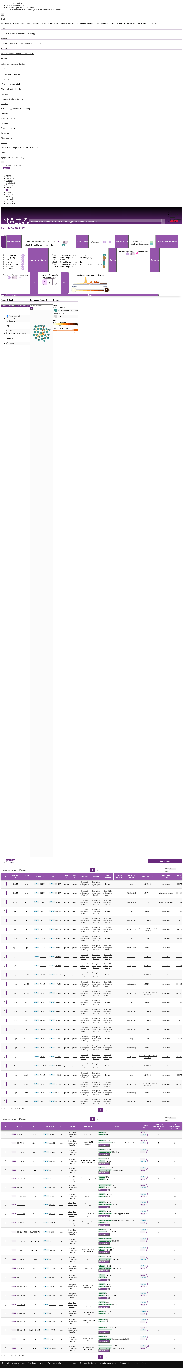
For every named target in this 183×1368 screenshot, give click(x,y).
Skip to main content (14, 3)
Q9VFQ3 (52, 1296)
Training (9, 197)
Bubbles (12, 321)
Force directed (14, 316)
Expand (11, 331)
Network (14, 295)
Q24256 (52, 1339)
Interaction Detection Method (166, 241)
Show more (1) (104, 1145)
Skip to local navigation (15, 5)
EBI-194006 (21, 1296)
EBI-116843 (21, 1277)
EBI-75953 (20, 1143)
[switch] (65, 242)
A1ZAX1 (52, 1305)
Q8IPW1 (52, 1277)
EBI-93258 (20, 1223)
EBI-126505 (21, 1330)
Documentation (176, 219)
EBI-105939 (21, 1348)
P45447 (52, 1287)
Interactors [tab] (10, 862)
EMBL (4, 19)
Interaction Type (122, 241)
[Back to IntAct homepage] (15, 221)
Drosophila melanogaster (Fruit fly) (84, 884)
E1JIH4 (51, 1232)
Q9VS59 (52, 1259)
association (166, 884)
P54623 (52, 1268)
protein (66, 884)
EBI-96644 (20, 1259)
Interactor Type (82, 241)
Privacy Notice (132, 1363)
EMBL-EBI (10, 203)
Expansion (155, 260)
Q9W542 (43, 938)
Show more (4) (104, 1172)
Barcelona (4, 104)
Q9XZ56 (52, 1214)
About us (9, 194)
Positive (34, 283)
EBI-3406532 (21, 1196)
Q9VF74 (52, 1241)
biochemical (131, 893)
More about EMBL (11, 89)
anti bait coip (131, 920)
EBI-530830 (21, 1321)
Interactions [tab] (10, 860)
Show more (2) (104, 1225)
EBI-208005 (21, 1241)
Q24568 (52, 1196)
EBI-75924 (20, 1161)
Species (11, 343)
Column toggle (165, 861)
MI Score (65, 283)
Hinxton (4, 143)
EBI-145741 (21, 1179)
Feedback (174, 221)
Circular (12, 318)
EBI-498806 (21, 1313)
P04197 (58, 884)
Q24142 (52, 1205)
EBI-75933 (20, 1134)
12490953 (147, 884)
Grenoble (4, 113)
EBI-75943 (20, 1152)
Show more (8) (104, 1154)
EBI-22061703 (22, 1232)
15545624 (147, 920)
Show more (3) (104, 1163)
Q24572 (42, 884)
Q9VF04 (58, 1101)
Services (9, 201)
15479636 (147, 893)
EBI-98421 (20, 1250)
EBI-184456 (21, 1305)
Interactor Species (14, 241)
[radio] (44, 281)
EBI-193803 (21, 1268)
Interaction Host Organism (38, 260)
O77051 (52, 1223)
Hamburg (4, 123)
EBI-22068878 (22, 1287)
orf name (101, 1132)
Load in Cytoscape (22, 306)
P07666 (52, 1250)
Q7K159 (43, 1066)
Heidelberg (5, 133)
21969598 (147, 930)
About (172, 217)
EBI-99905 (20, 1187)
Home (172, 212)
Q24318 (52, 1321)
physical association (166, 893)
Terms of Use (147, 1363)
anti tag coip (131, 929)
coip (131, 884)
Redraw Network (8, 306)
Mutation (112, 260)
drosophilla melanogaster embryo (107, 893)
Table (90, 295)
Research (9, 199)
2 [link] (97, 870)
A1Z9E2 (43, 1002)
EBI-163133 (21, 1205)
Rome (3, 153)
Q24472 (58, 1093)
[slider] (73, 290)
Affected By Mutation (17, 333)
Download (174, 214)
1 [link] (92, 870)
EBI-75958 (20, 1170)
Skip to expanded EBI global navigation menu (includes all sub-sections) (34, 10)
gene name (102, 1134)
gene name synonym (105, 1142)
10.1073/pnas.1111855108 (148, 928)
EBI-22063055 (22, 1339)
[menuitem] (176, 212)
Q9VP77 (52, 1330)
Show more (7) (104, 1350)
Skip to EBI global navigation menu (20, 7)
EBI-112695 (21, 1214)
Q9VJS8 (52, 1313)
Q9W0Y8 (52, 1348)
